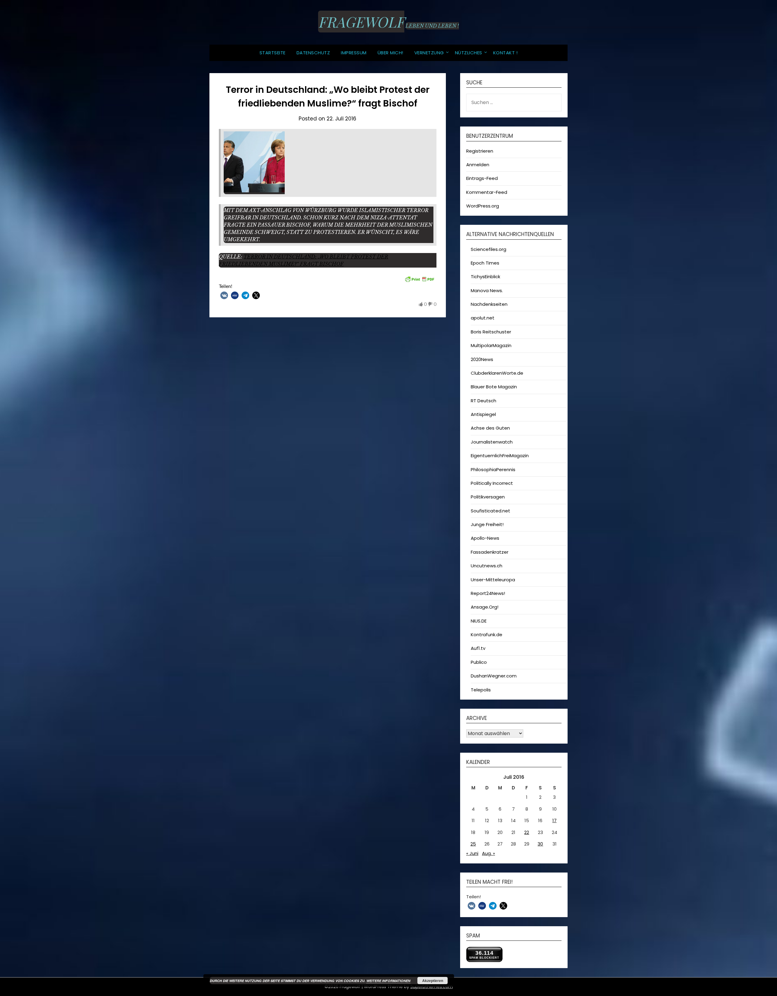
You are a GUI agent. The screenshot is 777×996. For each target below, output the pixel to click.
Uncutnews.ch (486, 565)
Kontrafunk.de (486, 634)
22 (526, 832)
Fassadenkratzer (489, 552)
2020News (482, 359)
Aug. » (488, 853)
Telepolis (481, 690)
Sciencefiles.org (488, 249)
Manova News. (487, 290)
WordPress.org (482, 206)
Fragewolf (361, 21)
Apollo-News (485, 538)
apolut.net (482, 318)
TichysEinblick (485, 276)
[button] (224, 295)
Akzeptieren (432, 980)
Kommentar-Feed (486, 192)
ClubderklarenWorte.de (497, 373)
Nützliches (468, 52)
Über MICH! (390, 52)
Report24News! (488, 593)
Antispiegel (483, 414)
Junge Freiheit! (487, 524)
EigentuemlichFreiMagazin (500, 455)
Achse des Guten (490, 428)
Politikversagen (488, 497)
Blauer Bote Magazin (494, 386)
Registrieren (479, 151)
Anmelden (477, 164)
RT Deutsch (483, 400)
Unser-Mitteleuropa (493, 579)
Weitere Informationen (388, 980)
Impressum (354, 52)
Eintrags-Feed (482, 178)
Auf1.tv (478, 648)
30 (540, 844)
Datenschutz (313, 52)
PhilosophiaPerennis (493, 469)
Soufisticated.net (490, 511)
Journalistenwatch (492, 442)
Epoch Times (485, 263)
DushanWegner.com (494, 676)
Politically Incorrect (492, 483)
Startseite (273, 52)
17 (554, 820)
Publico (479, 662)
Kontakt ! (505, 52)
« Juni (472, 853)
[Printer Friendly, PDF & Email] (419, 279)
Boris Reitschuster (491, 332)
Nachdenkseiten (489, 304)
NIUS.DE (479, 621)
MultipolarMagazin (491, 345)
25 (473, 844)
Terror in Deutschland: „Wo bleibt (297, 257)
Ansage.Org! (484, 607)
